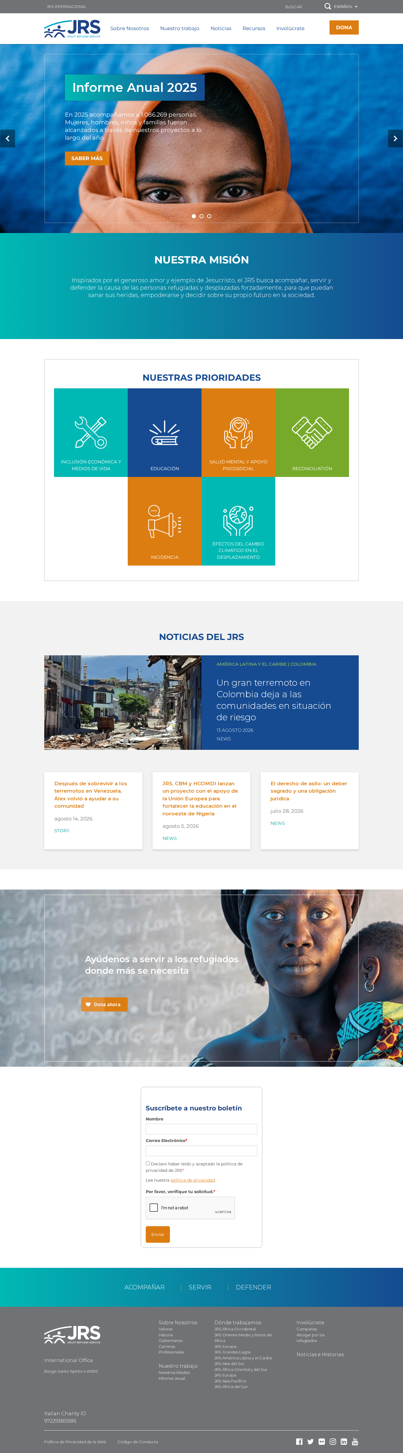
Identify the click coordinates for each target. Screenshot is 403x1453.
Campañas (306, 1329)
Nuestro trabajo (179, 28)
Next (395, 138)
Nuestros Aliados (174, 1372)
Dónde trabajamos (237, 1322)
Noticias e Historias (320, 1354)
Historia (166, 1335)
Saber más (87, 158)
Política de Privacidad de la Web (75, 1441)
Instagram (333, 1441)
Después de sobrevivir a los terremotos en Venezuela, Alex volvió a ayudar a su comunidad (90, 795)
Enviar (157, 1234)
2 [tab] (201, 216)
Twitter (310, 1441)
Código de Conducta (137, 1441)
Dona (344, 27)
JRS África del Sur (231, 1386)
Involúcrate (290, 28)
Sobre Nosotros (129, 28)
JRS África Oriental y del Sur (240, 1369)
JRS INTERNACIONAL (66, 6)
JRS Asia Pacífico (230, 1381)
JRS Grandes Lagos (232, 1352)
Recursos (254, 28)
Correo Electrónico (166, 1140)
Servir (200, 1287)
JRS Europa (225, 1346)
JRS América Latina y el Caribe (243, 1358)
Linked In (344, 1441)
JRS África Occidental (235, 1329)
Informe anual (172, 1378)
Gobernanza (171, 1340)
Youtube (355, 1441)
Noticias (221, 28)
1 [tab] (194, 216)
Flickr (321, 1441)
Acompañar (144, 1287)
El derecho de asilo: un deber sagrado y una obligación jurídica (309, 791)
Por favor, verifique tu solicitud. (180, 1191)
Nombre (154, 1119)
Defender (253, 1287)
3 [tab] (209, 216)
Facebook (299, 1441)
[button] (328, 6)
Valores (166, 1329)
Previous (7, 138)
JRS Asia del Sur (229, 1363)
